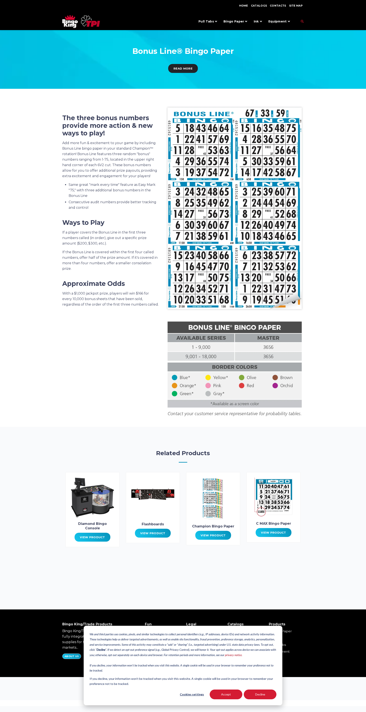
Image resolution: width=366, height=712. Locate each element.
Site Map (296, 5)
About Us (72, 656)
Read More (183, 68)
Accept (226, 694)
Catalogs (259, 5)
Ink (256, 21)
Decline (260, 694)
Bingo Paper (233, 21)
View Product (92, 537)
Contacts (278, 5)
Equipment (277, 21)
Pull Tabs (206, 21)
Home (243, 5)
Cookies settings (192, 694)
